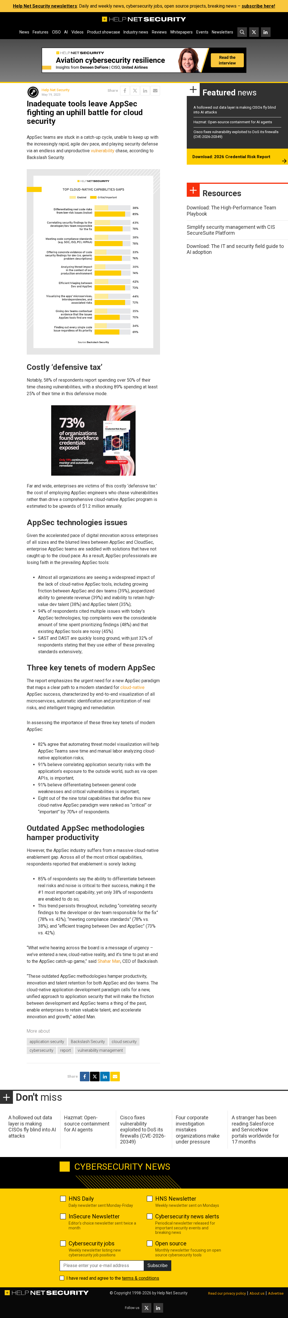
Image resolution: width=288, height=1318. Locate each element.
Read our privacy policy (227, 1293)
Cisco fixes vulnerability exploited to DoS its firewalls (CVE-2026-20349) (143, 1130)
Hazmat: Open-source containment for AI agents (233, 122)
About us (256, 1293)
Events (202, 32)
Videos (77, 32)
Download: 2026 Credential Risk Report (231, 156)
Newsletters (222, 32)
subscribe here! (258, 6)
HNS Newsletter (175, 1198)
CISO (56, 32)
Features (40, 32)
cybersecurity (41, 1050)
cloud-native (132, 687)
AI (66, 32)
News (24, 32)
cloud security (124, 1041)
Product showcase (103, 32)
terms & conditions (140, 1278)
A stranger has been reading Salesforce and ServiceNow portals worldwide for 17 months (255, 1130)
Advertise (276, 1293)
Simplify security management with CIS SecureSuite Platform (231, 230)
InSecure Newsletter (94, 1216)
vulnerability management (100, 1050)
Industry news (135, 32)
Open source (170, 1243)
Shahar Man (109, 961)
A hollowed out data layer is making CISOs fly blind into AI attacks (32, 1127)
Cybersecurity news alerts (187, 1216)
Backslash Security (88, 1041)
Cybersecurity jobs (91, 1243)
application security (47, 1041)
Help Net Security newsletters (45, 6)
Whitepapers (181, 32)
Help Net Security (55, 90)
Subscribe (157, 1265)
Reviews (159, 32)
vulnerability (102, 150)
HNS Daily (81, 1198)
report (65, 1050)
